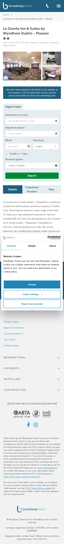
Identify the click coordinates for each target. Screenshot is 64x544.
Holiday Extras (11, 345)
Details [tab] (32, 245)
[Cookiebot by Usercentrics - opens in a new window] (48, 238)
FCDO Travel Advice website (38, 488)
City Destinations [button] (13, 333)
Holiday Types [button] (11, 322)
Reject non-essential (32, 304)
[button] (58, 5)
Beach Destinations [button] (14, 327)
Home (6, 14)
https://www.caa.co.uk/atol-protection (22, 476)
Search (32, 175)
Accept (32, 284)
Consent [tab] (11, 245)
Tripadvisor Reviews (32, 189)
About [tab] (52, 245)
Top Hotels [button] (9, 339)
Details (12, 189)
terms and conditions (47, 468)
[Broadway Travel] (17, 5)
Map (51, 189)
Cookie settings (30, 294)
